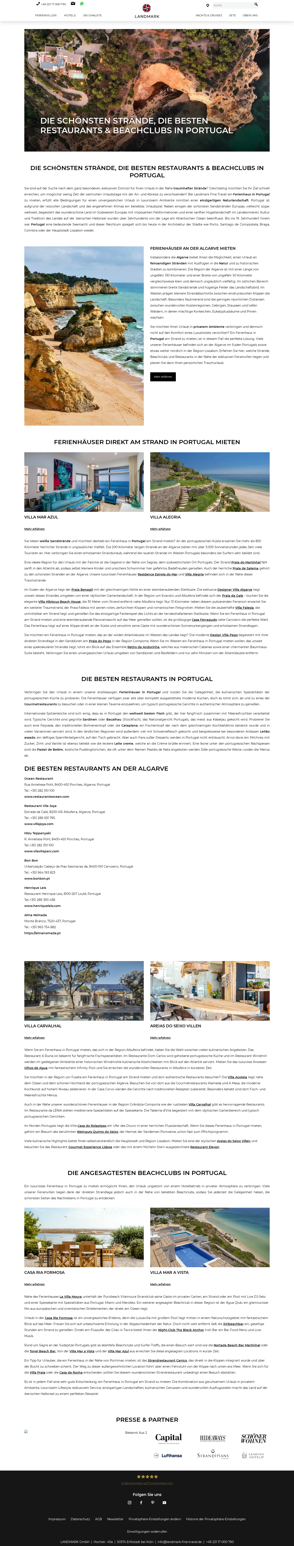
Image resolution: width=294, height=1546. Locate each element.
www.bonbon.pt (37, 878)
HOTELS (69, 15)
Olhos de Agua (36, 1068)
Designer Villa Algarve (234, 590)
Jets (232, 15)
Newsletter (115, 1519)
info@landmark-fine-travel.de (180, 1542)
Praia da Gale (232, 596)
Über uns (250, 15)
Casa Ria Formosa (59, 1318)
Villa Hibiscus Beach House (59, 602)
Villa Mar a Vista (82, 1351)
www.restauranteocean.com (46, 797)
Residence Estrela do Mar (158, 574)
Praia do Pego (100, 641)
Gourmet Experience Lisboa (90, 1147)
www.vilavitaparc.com (41, 851)
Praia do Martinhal (246, 562)
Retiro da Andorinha (143, 647)
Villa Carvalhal (200, 1104)
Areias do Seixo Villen (234, 1141)
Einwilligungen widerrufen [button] (147, 1532)
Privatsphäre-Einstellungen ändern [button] (155, 1519)
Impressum (57, 1519)
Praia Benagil (82, 590)
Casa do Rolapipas (91, 1126)
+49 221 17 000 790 (53, 4)
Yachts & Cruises (209, 15)
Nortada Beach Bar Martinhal (237, 1345)
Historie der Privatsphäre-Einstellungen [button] (216, 1519)
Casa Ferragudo (204, 620)
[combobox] (233, 5)
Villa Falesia (244, 608)
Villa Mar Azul (118, 1351)
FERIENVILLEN (46, 15)
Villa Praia (37, 1372)
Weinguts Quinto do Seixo (97, 1132)
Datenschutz (80, 1519)
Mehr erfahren (163, 376)
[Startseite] (147, 11)
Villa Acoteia (237, 1077)
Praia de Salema (245, 568)
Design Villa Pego (224, 635)
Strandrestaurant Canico (167, 1360)
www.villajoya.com (39, 824)
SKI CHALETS (92, 15)
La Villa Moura (71, 1297)
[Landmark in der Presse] (84, 1447)
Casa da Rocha (71, 1372)
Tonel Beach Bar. (43, 1351)
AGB (98, 1519)
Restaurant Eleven (204, 1147)
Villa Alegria (194, 574)
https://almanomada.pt (42, 933)
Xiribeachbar (233, 1324)
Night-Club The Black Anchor (181, 1330)
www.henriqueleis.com (42, 906)
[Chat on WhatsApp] (80, 4)
